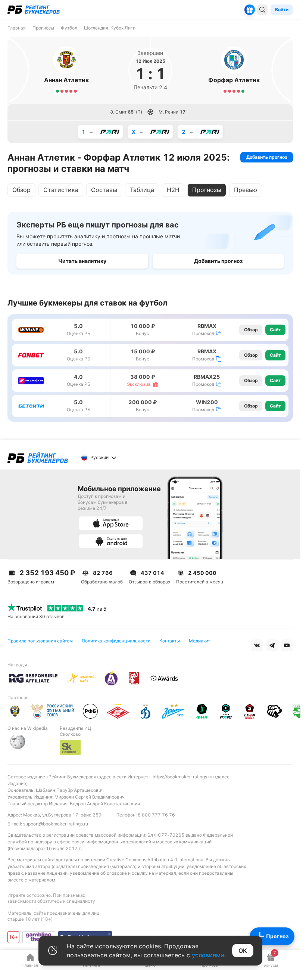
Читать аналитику (82, 261)
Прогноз (277, 936)
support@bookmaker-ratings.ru (55, 824)
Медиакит (199, 641)
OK (242, 950)
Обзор (21, 189)
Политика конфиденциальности (116, 641)
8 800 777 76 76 (156, 815)
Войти (281, 9)
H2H (173, 189)
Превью (245, 189)
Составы (104, 189)
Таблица (142, 189)
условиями (208, 955)
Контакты (169, 641)
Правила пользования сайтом (40, 641)
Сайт (275, 329)
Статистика (60, 189)
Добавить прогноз (266, 157)
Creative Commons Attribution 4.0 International (155, 859)
